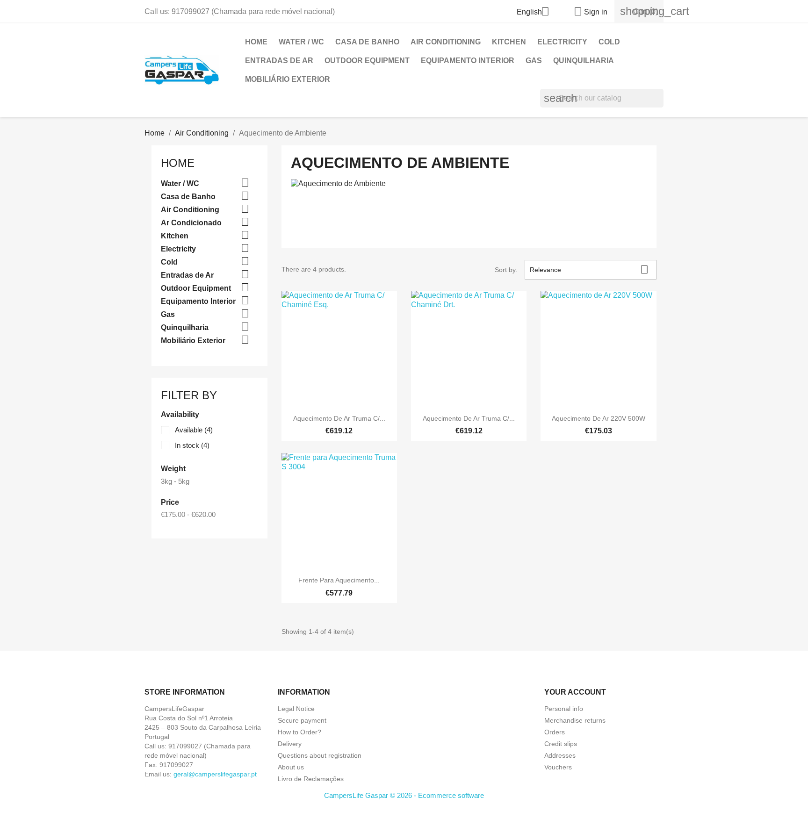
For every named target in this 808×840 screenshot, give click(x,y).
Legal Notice (296, 708)
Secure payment (302, 720)
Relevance (589, 269)
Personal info (563, 708)
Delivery (290, 743)
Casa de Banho (367, 42)
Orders (554, 732)
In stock (192, 445)
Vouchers (558, 767)
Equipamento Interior (467, 61)
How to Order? (299, 732)
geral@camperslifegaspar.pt (215, 774)
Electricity (562, 42)
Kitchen (509, 42)
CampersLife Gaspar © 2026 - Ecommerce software (404, 795)
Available (194, 430)
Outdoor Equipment (367, 61)
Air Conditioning (446, 42)
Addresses (560, 755)
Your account (575, 692)
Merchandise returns (575, 720)
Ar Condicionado (191, 223)
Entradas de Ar (279, 61)
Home (256, 42)
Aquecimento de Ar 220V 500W (598, 418)
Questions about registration (319, 755)
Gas (534, 61)
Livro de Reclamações (311, 779)
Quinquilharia (583, 61)
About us (291, 767)
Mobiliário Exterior (287, 79)
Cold (609, 42)
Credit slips (560, 743)
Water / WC (301, 42)
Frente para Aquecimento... (339, 580)
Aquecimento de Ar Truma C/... (339, 418)
